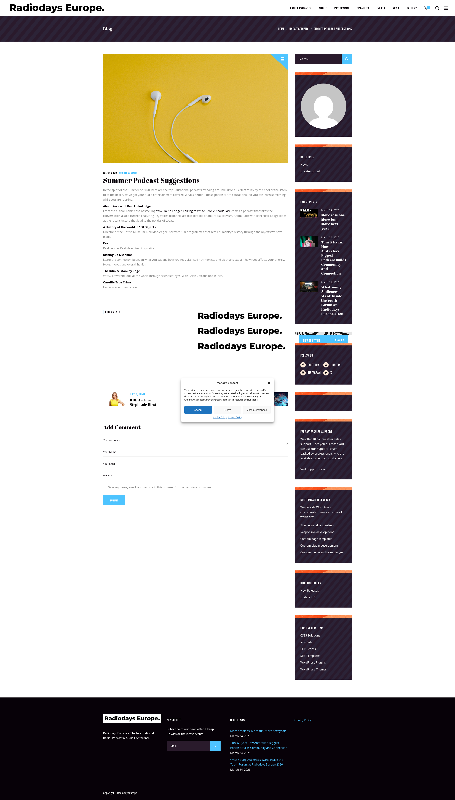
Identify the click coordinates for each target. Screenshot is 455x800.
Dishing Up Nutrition (118, 255)
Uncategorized (298, 29)
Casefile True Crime (117, 282)
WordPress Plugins (313, 662)
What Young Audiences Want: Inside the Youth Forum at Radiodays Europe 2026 (332, 300)
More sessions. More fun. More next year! (333, 222)
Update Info (308, 597)
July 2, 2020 (110, 173)
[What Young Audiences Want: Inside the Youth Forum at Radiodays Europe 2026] (309, 287)
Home (281, 29)
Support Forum (327, 449)
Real (106, 243)
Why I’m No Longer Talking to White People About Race (193, 211)
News (304, 165)
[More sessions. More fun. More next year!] (309, 214)
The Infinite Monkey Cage (121, 271)
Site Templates (310, 656)
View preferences (257, 409)
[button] (269, 383)
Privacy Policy (235, 417)
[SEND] (215, 746)
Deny (227, 409)
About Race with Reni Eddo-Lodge (127, 206)
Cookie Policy (220, 417)
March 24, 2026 (330, 210)
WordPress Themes (313, 669)
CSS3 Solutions (310, 635)
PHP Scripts (308, 649)
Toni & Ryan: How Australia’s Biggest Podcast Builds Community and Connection (333, 258)
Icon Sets (306, 642)
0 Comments (113, 312)
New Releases (309, 590)
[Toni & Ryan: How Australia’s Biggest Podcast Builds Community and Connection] (309, 242)
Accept (198, 409)
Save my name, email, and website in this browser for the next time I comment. (160, 487)
